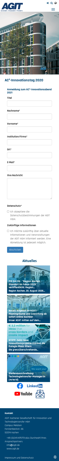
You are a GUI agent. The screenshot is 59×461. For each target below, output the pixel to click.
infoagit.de (12, 445)
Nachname (13, 111)
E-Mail (11, 162)
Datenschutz (14, 206)
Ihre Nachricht (15, 175)
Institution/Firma (17, 136)
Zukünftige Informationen (21, 225)
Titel (9, 98)
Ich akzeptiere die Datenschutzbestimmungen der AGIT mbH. (30, 215)
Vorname (12, 124)
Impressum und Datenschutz (19, 457)
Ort (9, 149)
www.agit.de (12, 448)
